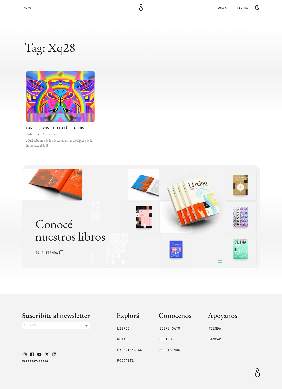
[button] (24, 354)
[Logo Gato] (141, 7)
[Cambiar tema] (257, 7)
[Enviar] (86, 325)
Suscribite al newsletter (56, 315)
